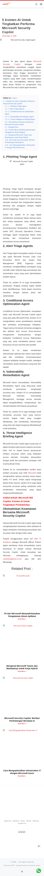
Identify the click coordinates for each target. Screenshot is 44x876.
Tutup (14, 98)
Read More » (22, 619)
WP (13, 865)
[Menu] (41, 4)
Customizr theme (34, 865)
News (23, 821)
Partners (36, 821)
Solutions (15, 821)
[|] (6, 3)
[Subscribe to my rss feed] (22, 871)
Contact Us (22, 823)
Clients (28, 821)
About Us (7, 821)
